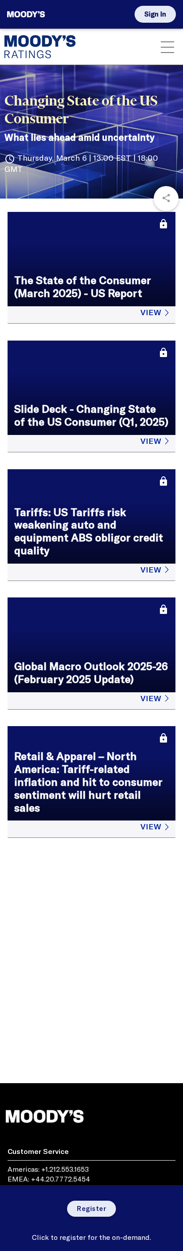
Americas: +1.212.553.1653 (48, 1169)
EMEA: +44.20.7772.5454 (49, 1178)
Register (91, 1208)
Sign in (155, 14)
